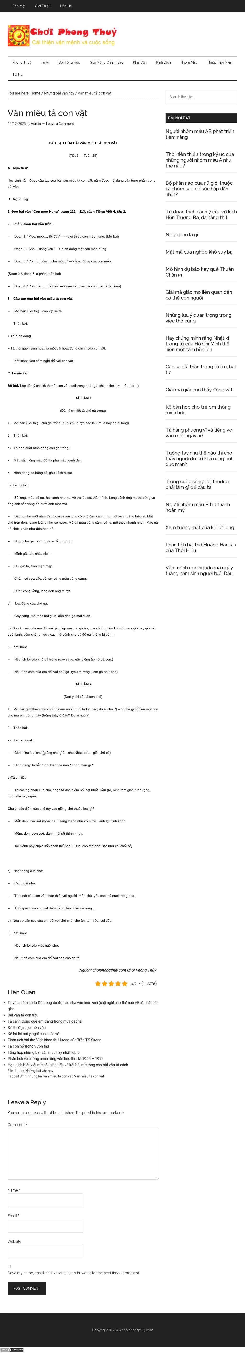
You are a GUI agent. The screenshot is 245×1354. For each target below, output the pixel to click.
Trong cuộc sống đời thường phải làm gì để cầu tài (197, 484)
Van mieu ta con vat (89, 1076)
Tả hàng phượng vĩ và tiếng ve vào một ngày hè (199, 432)
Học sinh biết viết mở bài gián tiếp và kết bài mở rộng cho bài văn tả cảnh (68, 1065)
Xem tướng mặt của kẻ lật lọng (200, 527)
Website (14, 1241)
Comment (17, 1124)
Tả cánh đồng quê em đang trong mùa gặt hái (45, 1021)
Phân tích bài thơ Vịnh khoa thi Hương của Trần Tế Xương (54, 1040)
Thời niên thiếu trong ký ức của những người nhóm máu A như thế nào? (200, 160)
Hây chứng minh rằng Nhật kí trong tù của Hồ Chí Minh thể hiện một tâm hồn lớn (197, 343)
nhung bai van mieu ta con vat (50, 1076)
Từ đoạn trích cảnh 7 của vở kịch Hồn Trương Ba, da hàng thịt (201, 214)
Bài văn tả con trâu (23, 1015)
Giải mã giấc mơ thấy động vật (199, 390)
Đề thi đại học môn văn (27, 1027)
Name (14, 1190)
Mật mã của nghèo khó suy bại (200, 252)
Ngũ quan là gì (182, 235)
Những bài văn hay (39, 1071)
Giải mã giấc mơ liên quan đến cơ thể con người (199, 295)
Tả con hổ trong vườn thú (28, 1046)
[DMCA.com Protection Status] (12, 1350)
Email (13, 1216)
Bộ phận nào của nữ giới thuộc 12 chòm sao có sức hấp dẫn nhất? (199, 188)
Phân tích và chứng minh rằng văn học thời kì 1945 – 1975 (56, 1058)
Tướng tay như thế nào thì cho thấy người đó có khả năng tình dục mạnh (200, 458)
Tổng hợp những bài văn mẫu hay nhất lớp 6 (44, 1052)
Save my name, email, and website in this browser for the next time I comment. (74, 1273)
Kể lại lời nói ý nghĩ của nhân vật (34, 1034)
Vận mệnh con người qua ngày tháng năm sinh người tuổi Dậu (199, 570)
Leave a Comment (60, 124)
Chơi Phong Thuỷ (122, 35)
